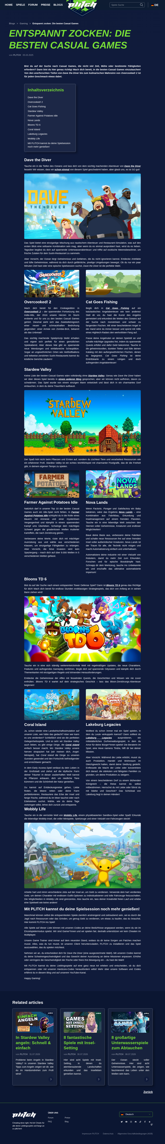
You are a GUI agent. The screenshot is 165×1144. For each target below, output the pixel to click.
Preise (45, 4)
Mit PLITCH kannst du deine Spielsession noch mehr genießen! (49, 145)
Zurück (148, 1091)
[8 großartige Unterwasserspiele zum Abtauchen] (146, 1079)
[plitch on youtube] (126, 1121)
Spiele (20, 4)
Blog (66, 1122)
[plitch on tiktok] (140, 1121)
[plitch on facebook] (145, 1121)
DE (156, 5)
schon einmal (62, 169)
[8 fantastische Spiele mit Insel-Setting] (98, 1079)
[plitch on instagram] (131, 1121)
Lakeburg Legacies (37, 134)
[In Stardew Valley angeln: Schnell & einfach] (50, 1079)
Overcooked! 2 (35, 102)
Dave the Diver (35, 97)
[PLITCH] (82, 9)
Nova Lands (34, 120)
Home (9, 4)
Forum (33, 4)
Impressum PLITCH (90, 1134)
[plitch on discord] (136, 1121)
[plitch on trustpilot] (150, 1121)
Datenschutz (108, 1134)
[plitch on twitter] (122, 1121)
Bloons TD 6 (34, 125)
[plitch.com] (24, 1116)
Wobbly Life (34, 138)
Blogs (58, 4)
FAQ (50, 1122)
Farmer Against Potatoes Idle (43, 115)
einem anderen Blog (70, 379)
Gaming (24, 23)
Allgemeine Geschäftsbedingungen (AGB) (135, 1134)
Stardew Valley (35, 111)
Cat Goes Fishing (37, 106)
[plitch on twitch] (152, 1124)
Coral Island (34, 129)
